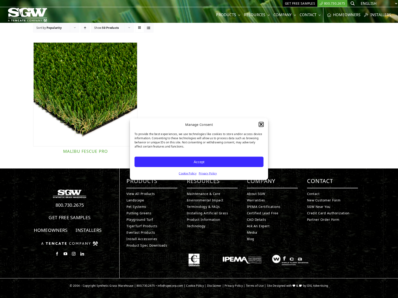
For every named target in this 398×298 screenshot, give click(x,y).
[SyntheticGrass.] (27, 9)
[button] (261, 124)
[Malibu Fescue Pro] (85, 94)
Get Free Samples (70, 217)
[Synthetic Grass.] (69, 243)
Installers (89, 230)
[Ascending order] (85, 27)
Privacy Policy (208, 173)
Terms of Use (255, 286)
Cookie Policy (187, 173)
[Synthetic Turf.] (69, 191)
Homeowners (51, 230)
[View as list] (148, 27)
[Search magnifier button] (352, 3)
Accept (199, 162)
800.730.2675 (70, 205)
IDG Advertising (317, 286)
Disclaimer (214, 286)
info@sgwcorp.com (170, 286)
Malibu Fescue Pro (85, 151)
